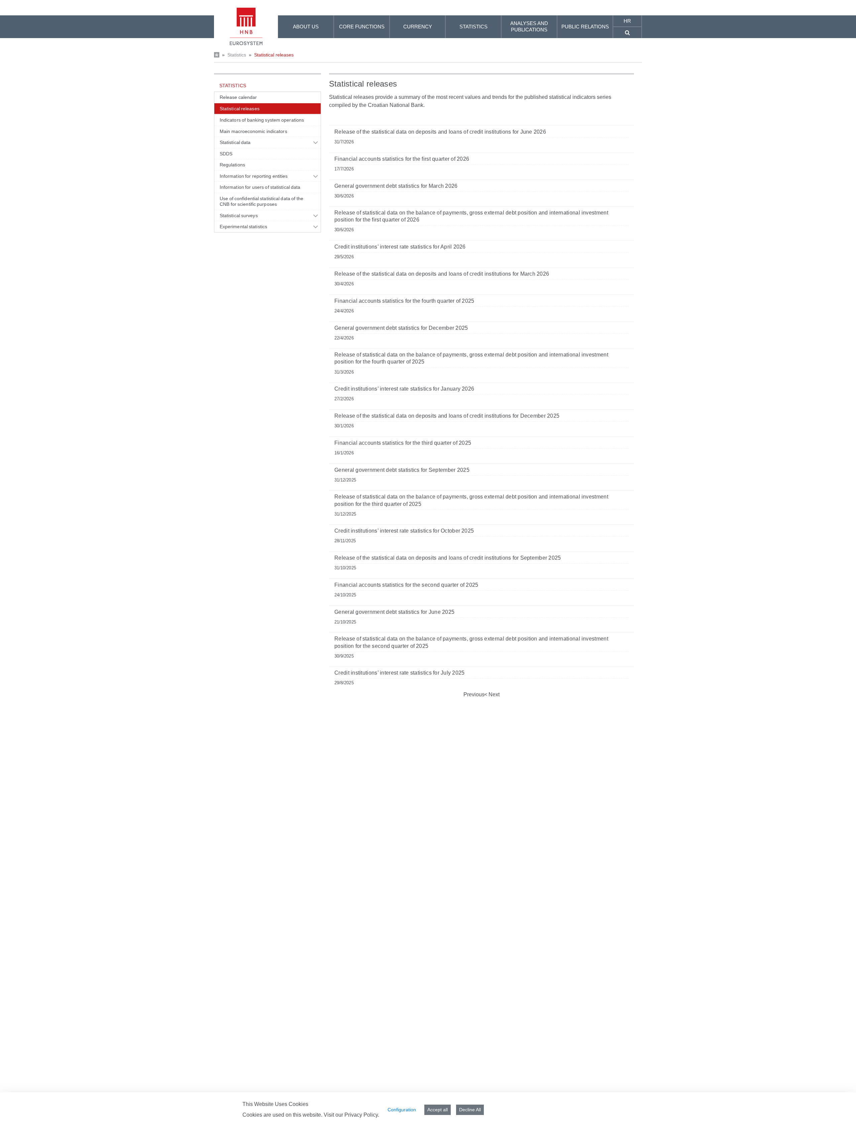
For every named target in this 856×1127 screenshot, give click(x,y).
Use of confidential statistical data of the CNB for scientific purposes (261, 201)
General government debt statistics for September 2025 (401, 470)
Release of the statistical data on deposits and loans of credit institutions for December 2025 (446, 416)
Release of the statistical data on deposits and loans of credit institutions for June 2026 (440, 132)
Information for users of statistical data (260, 187)
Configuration (402, 1109)
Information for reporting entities (254, 176)
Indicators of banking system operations (262, 120)
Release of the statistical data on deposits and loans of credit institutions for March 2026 (441, 274)
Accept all (437, 1109)
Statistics (236, 54)
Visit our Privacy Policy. (351, 1115)
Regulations (232, 164)
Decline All (470, 1109)
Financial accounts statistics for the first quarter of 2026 (401, 159)
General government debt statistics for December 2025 (401, 328)
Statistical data (235, 142)
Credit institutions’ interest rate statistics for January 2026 (404, 389)
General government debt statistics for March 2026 (396, 186)
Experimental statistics (243, 226)
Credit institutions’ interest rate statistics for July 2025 (399, 673)
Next (493, 694)
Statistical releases (274, 54)
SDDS (226, 153)
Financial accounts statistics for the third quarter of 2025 (402, 443)
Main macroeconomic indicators (253, 131)
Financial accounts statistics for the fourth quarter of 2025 (404, 301)
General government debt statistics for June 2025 (394, 612)
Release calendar (238, 97)
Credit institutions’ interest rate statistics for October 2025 (404, 531)
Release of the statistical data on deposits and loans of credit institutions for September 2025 (447, 558)
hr (627, 21)
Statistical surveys (239, 215)
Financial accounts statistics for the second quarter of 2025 (406, 585)
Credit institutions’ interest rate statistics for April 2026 (400, 247)
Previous (474, 694)
